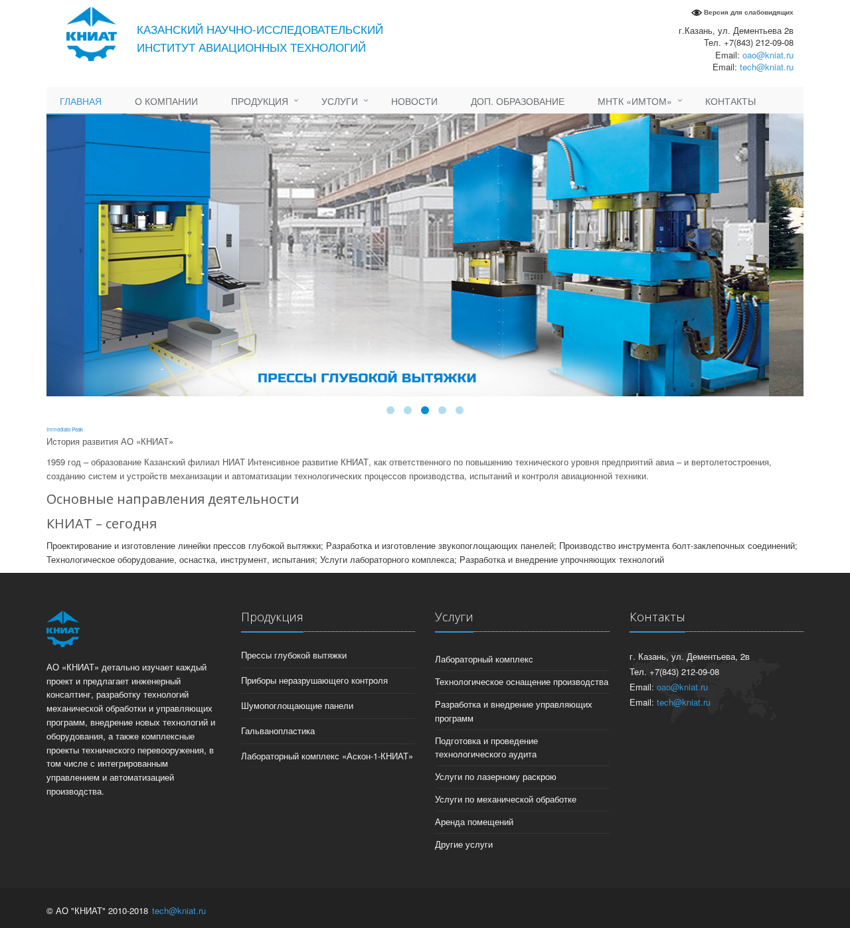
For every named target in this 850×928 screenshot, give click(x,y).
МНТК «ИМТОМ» (635, 101)
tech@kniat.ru (767, 66)
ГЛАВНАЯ (81, 101)
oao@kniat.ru (768, 54)
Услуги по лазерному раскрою (495, 776)
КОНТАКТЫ (730, 101)
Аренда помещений (474, 821)
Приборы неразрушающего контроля (314, 680)
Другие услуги (464, 844)
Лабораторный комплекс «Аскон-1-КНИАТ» (327, 755)
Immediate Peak (64, 429)
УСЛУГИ (339, 101)
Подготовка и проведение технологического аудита (486, 747)
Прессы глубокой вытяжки (294, 655)
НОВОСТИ (414, 101)
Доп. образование (517, 101)
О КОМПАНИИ (166, 101)
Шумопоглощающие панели (297, 705)
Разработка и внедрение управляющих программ (513, 711)
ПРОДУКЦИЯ (259, 101)
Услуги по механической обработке (505, 799)
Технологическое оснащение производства (521, 681)
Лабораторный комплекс (484, 659)
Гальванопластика (278, 730)
